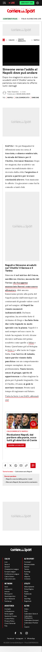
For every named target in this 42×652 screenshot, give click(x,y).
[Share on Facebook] (5, 465)
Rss (25, 596)
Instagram (19, 639)
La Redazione (9, 611)
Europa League (10, 572)
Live (13, 3)
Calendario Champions (28, 617)
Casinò (26, 627)
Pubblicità (27, 594)
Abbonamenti (29, 587)
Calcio (11, 40)
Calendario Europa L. (31, 620)
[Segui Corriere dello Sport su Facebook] (15, 633)
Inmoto (7, 592)
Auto (6, 587)
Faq (6, 626)
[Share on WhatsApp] (15, 465)
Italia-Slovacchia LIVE (31, 19)
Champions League (12, 569)
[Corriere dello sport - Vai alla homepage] (21, 11)
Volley (26, 574)
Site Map (27, 599)
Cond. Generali (10, 623)
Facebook (10, 639)
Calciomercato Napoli (17, 431)
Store (26, 592)
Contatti (8, 609)
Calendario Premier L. (31, 624)
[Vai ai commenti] (33, 465)
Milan (31, 342)
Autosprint (8, 589)
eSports (27, 576)
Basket (26, 567)
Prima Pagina (28, 589)
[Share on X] (10, 465)
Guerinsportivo (10, 596)
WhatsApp (31, 639)
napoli (10, 98)
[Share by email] (21, 465)
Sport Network (10, 599)
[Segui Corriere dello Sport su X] (21, 633)
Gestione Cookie (11, 616)
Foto (26, 611)
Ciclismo (27, 579)
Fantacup (8, 601)
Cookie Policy (9, 619)
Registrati (27, 601)
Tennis (26, 569)
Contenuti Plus (10, 19)
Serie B (7, 567)
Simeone (35, 98)
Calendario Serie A (31, 614)
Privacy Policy (9, 621)
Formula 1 (27, 562)
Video (26, 609)
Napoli (36, 40)
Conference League (12, 574)
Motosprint (8, 594)
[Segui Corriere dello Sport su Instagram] (26, 633)
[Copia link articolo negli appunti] (26, 465)
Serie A (11, 350)
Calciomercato (22, 98)
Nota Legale (9, 614)
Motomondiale (29, 564)
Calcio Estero (9, 576)
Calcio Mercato (22, 40)
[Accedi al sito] (37, 3)
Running (27, 572)
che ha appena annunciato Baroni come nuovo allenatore (21, 286)
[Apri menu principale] (4, 3)
